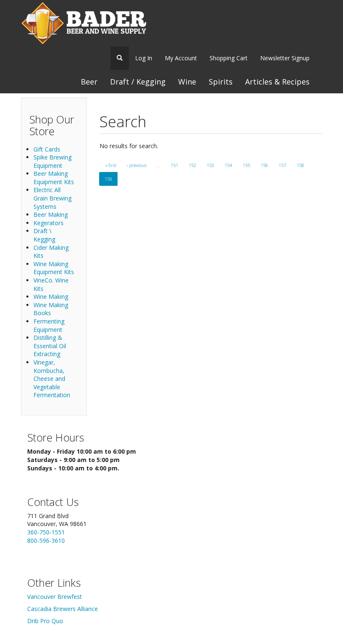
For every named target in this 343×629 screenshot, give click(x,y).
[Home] (83, 23)
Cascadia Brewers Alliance (62, 609)
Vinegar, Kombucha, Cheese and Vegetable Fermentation (51, 378)
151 (174, 165)
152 (192, 165)
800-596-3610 (46, 540)
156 (264, 165)
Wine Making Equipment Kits (53, 268)
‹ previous (136, 165)
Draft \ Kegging (44, 235)
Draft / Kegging (138, 82)
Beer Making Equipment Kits (53, 177)
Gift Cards (46, 149)
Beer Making (50, 214)
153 (210, 165)
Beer (89, 82)
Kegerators (48, 223)
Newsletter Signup (285, 58)
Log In (143, 58)
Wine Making (50, 296)
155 (246, 165)
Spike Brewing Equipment (52, 161)
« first (110, 165)
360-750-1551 (46, 532)
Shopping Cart (229, 58)
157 (282, 165)
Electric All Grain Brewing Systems (52, 198)
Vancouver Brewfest (54, 597)
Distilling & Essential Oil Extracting (49, 346)
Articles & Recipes (277, 82)
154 (228, 165)
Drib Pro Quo (45, 621)
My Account (181, 58)
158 (300, 165)
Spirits (221, 82)
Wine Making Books (50, 309)
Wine (187, 82)
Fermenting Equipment (48, 325)
